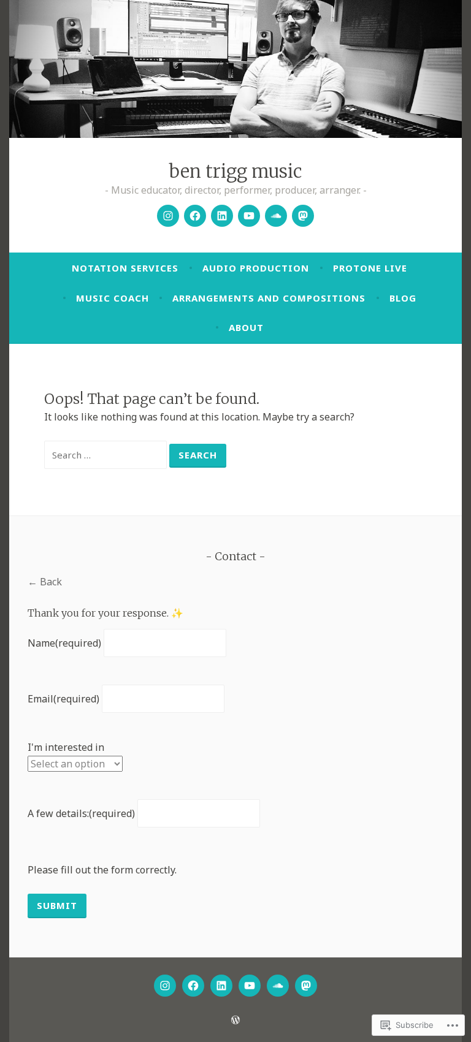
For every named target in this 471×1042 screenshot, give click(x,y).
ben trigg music (235, 171)
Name (64, 643)
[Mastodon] (303, 216)
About (246, 327)
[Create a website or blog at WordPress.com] (235, 1020)
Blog (402, 298)
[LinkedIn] (222, 216)
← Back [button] (45, 581)
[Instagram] (168, 216)
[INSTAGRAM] (165, 985)
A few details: (81, 813)
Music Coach (112, 298)
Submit (57, 905)
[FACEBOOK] (193, 985)
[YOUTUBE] (249, 985)
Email (63, 698)
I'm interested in (66, 747)
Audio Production (255, 268)
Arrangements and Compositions (269, 298)
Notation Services (125, 268)
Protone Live (370, 268)
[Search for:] (106, 455)
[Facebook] (195, 216)
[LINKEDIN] (221, 985)
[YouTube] (249, 216)
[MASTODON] (306, 985)
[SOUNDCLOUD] (278, 985)
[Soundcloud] (276, 216)
